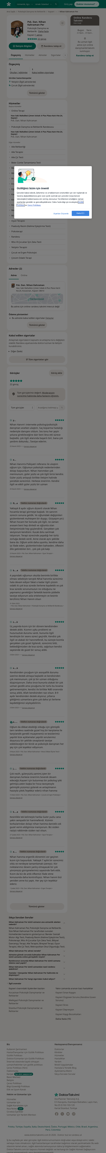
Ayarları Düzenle (61, 213)
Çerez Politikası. (34, 205)
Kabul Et (80, 213)
